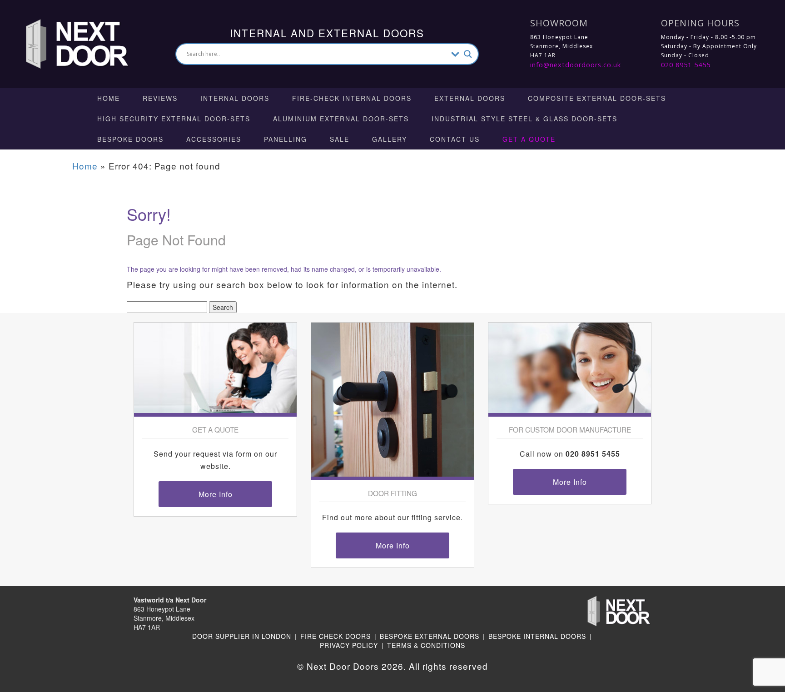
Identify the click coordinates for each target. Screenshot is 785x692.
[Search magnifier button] (468, 54)
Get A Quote (529, 139)
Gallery (389, 139)
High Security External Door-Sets (173, 118)
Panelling (285, 139)
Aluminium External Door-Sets (341, 118)
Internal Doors (234, 98)
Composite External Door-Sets (597, 98)
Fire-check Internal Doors (352, 98)
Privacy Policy (349, 645)
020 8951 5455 (685, 64)
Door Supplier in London (241, 636)
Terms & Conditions (426, 645)
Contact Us (455, 139)
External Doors (469, 98)
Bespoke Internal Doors (537, 636)
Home (108, 98)
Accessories (213, 139)
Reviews (160, 98)
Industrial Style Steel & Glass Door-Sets (524, 118)
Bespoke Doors (130, 139)
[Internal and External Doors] (68, 43)
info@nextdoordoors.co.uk (575, 64)
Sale (339, 139)
